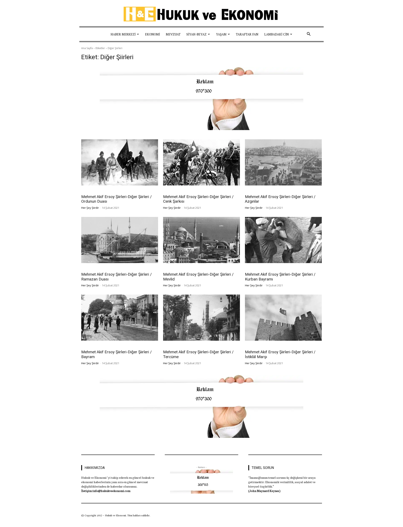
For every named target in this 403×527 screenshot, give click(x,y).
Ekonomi (152, 34)
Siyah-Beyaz (196, 34)
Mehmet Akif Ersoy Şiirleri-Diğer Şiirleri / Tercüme (198, 354)
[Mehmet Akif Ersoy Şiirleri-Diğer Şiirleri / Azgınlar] (283, 162)
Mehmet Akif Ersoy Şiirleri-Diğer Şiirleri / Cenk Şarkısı (198, 199)
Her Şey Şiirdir (90, 208)
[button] (309, 34)
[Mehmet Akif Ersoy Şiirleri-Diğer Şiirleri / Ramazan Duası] (119, 240)
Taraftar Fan (247, 34)
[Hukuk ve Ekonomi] (201, 14)
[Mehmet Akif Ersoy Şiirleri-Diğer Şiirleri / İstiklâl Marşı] (283, 318)
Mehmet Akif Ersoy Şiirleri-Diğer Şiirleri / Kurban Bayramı (280, 277)
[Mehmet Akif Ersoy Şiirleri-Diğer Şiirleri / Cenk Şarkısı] (201, 162)
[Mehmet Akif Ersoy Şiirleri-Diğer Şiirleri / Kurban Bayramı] (283, 240)
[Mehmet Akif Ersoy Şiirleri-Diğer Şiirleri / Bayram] (119, 318)
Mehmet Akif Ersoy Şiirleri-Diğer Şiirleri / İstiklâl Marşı (280, 354)
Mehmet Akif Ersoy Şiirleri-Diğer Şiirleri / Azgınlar (280, 199)
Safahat (87, 191)
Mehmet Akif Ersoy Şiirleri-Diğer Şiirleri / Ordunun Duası (116, 199)
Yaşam (221, 34)
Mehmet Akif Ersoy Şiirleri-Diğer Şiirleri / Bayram (116, 354)
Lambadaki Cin (276, 34)
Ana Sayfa (87, 48)
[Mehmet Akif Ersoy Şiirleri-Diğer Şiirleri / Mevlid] (201, 240)
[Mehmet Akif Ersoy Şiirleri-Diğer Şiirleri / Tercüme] (201, 318)
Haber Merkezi (123, 34)
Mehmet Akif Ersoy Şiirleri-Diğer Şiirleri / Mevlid (198, 277)
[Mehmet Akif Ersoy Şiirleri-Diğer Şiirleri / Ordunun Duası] (119, 162)
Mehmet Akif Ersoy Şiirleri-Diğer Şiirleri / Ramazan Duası (116, 277)
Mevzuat (173, 34)
